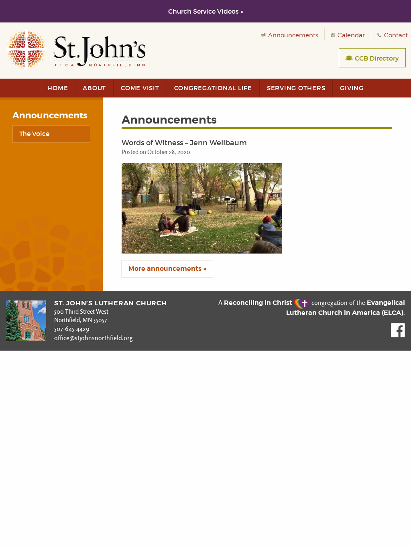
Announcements (292, 35)
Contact (395, 35)
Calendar (350, 35)
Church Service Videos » (205, 11)
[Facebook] (398, 335)
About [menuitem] (94, 88)
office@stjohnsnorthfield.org (93, 338)
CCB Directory (376, 58)
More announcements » (167, 268)
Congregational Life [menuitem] (213, 88)
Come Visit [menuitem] (140, 88)
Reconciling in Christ (259, 302)
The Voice (34, 134)
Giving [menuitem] (352, 88)
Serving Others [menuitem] (296, 88)
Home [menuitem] (57, 88)
